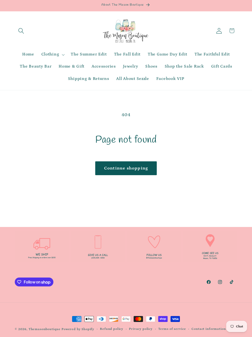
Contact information (208, 329)
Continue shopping (126, 168)
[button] (21, 30)
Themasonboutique (45, 329)
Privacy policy (141, 329)
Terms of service (172, 329)
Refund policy (111, 329)
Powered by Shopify (78, 329)
